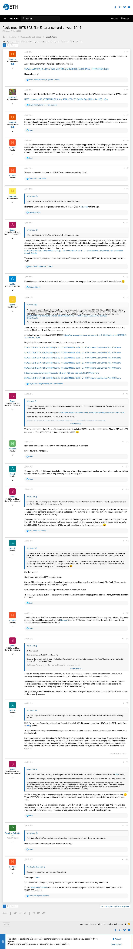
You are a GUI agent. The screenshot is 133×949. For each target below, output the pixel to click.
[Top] (125, 924)
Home (121, 924)
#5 (127, 168)
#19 (127, 826)
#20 (127, 859)
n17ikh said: (31, 196)
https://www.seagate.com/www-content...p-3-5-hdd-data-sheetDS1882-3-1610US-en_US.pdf (91, 412)
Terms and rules (95, 924)
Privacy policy (108, 924)
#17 (127, 703)
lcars (12, 305)
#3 (127, 115)
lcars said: (30, 401)
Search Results (30, 253)
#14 (127, 541)
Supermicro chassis (39, 887)
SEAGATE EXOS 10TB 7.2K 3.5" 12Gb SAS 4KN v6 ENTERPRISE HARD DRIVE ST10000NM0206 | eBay (66, 69)
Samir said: (31, 305)
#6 (127, 189)
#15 (127, 613)
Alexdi (12, 474)
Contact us (84, 924)
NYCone (12, 449)
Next (13, 45)
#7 (127, 222)
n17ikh (12, 148)
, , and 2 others (44, 80)
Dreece (7, 31)
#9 (127, 297)
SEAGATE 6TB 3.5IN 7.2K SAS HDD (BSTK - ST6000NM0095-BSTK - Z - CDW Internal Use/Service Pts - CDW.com (72, 348)
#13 (127, 489)
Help (115, 924)
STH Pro (6, 924)
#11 (127, 441)
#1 (127, 52)
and (37, 179)
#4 (127, 140)
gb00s (12, 284)
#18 (127, 762)
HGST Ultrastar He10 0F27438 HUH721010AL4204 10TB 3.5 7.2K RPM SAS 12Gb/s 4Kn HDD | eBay (66, 99)
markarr (12, 97)
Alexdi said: (31, 497)
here (37, 877)
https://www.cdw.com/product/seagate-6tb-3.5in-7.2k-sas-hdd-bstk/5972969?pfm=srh (61, 373)
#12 (127, 466)
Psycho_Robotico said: (35, 867)
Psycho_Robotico (12, 834)
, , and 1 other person (43, 105)
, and (37, 531)
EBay (29, 725)
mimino (12, 196)
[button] (5, 18)
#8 (127, 276)
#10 (127, 394)
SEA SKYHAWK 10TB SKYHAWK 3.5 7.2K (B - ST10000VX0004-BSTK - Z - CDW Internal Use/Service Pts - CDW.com (73, 251)
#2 (127, 90)
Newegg (84, 207)
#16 (127, 638)
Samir (12, 230)
